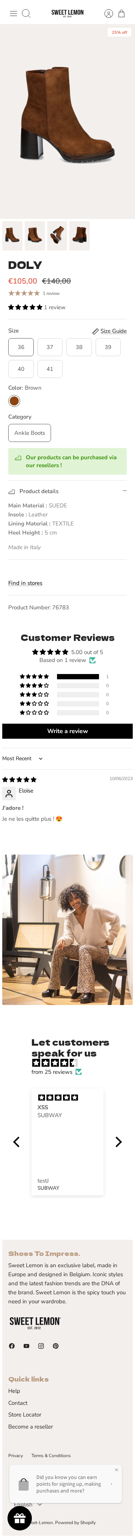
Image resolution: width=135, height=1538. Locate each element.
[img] (19, 779)
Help (14, 1391)
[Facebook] (11, 1346)
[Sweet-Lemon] (67, 14)
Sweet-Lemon (39, 1523)
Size (13, 330)
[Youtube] (26, 1346)
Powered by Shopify (75, 1523)
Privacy (15, 1456)
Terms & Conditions (51, 1456)
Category (20, 417)
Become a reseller (30, 1426)
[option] (67, 121)
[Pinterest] (55, 1346)
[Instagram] (41, 1346)
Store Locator (24, 1414)
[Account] (105, 13)
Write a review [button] (67, 731)
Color (25, 388)
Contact (17, 1403)
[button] (26, 307)
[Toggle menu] (13, 13)
